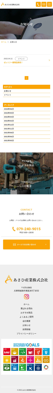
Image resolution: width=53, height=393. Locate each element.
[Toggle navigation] (49, 4)
